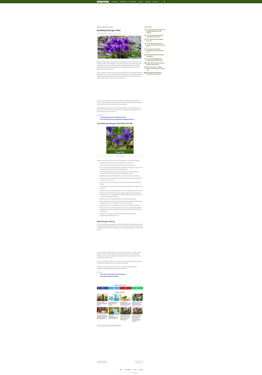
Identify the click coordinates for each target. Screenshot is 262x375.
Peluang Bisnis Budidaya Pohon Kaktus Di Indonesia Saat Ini (125, 304)
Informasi (147, 1)
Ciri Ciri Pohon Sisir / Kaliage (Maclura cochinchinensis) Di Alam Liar (156, 68)
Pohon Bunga (123, 1)
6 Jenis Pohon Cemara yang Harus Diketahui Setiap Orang (156, 63)
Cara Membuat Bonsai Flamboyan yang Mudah (155, 55)
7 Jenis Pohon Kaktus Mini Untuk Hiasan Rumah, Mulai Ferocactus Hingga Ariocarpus (137, 318)
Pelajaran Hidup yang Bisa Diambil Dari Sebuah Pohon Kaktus (137, 304)
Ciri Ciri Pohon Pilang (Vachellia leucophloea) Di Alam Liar (155, 36)
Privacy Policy (128, 369)
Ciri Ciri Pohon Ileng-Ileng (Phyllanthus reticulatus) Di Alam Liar (155, 50)
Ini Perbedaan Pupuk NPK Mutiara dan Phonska (113, 304)
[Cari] (164, 1)
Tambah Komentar (117, 33)
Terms (121, 369)
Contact (141, 369)
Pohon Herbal (132, 1)
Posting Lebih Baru (102, 362)
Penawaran (155, 1)
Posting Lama (139, 362)
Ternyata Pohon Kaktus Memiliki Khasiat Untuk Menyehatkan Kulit (102, 317)
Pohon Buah (115, 1)
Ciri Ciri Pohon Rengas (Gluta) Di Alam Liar (155, 40)
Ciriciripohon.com (134, 372)
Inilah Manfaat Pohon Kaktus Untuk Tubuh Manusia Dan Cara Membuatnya (125, 317)
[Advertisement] (131, 14)
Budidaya (141, 1)
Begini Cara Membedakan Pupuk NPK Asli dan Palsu (113, 317)
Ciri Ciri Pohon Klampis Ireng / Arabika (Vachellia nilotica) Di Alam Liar (156, 45)
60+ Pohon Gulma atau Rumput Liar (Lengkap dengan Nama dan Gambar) (156, 31)
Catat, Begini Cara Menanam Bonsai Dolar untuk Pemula (154, 73)
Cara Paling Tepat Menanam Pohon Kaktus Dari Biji (102, 304)
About (135, 369)
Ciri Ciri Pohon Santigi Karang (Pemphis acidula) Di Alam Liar (154, 59)
